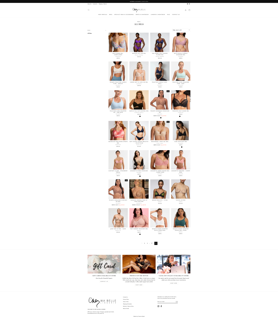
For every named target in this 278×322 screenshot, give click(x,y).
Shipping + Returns (103, 4)
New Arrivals (102, 14)
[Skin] (138, 176)
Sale (168, 14)
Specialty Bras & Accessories (124, 14)
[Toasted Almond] (159, 117)
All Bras (90, 33)
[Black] (140, 116)
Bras (110, 14)
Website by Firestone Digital (139, 316)
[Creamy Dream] (179, 147)
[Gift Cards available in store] (104, 264)
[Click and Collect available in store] (173, 264)
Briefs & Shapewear (142, 14)
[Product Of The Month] (139, 264)
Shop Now (139, 285)
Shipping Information (127, 304)
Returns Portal (126, 308)
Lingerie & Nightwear (158, 14)
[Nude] (138, 234)
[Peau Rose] (138, 116)
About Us (89, 4)
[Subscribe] (177, 302)
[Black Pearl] (159, 147)
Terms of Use (126, 301)
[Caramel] (161, 147)
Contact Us (95, 4)
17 (151, 243)
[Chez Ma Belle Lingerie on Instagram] (158, 306)
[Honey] (181, 116)
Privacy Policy (126, 299)
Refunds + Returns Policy (128, 306)
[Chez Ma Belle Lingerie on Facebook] (161, 306)
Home (138, 21)
